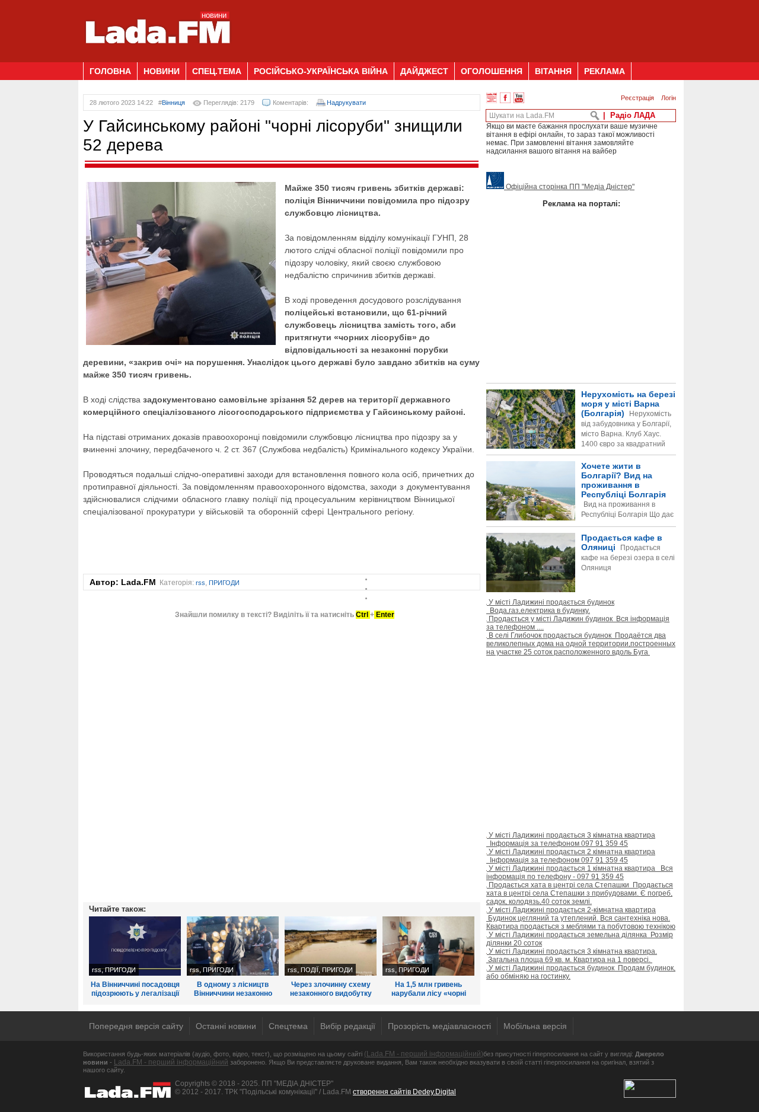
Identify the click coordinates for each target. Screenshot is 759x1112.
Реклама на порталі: (581, 203)
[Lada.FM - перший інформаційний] (157, 57)
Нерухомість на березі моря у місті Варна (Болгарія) (628, 428)
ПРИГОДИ (224, 582)
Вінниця (173, 102)
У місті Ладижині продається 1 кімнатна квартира (579, 872)
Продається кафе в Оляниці (628, 552)
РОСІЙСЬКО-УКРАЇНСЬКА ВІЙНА (321, 71)
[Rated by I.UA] (650, 1095)
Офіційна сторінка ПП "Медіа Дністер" (569, 187)
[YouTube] (519, 97)
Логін (668, 97)
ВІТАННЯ (553, 71)
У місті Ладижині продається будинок (550, 606)
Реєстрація (637, 97)
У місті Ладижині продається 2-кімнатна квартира (580, 918)
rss (200, 582)
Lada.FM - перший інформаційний (171, 1062)
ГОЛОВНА (110, 71)
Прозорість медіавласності (439, 1026)
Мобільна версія (535, 1026)
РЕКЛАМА (604, 71)
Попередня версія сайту (136, 1026)
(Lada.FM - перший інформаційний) (423, 1054)
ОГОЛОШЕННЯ (491, 71)
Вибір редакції (347, 1026)
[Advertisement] (460, 26)
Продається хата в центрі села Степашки (579, 893)
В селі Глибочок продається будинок (580, 643)
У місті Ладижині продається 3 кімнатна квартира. (571, 955)
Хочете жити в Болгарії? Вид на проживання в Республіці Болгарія (580, 510)
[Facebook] (505, 97)
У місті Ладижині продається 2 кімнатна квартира (570, 856)
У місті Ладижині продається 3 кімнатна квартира (570, 839)
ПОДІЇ (309, 969)
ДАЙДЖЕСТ (424, 71)
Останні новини (226, 1026)
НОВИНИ (161, 71)
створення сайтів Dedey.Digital (404, 1092)
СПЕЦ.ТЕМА (216, 71)
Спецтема (288, 1026)
